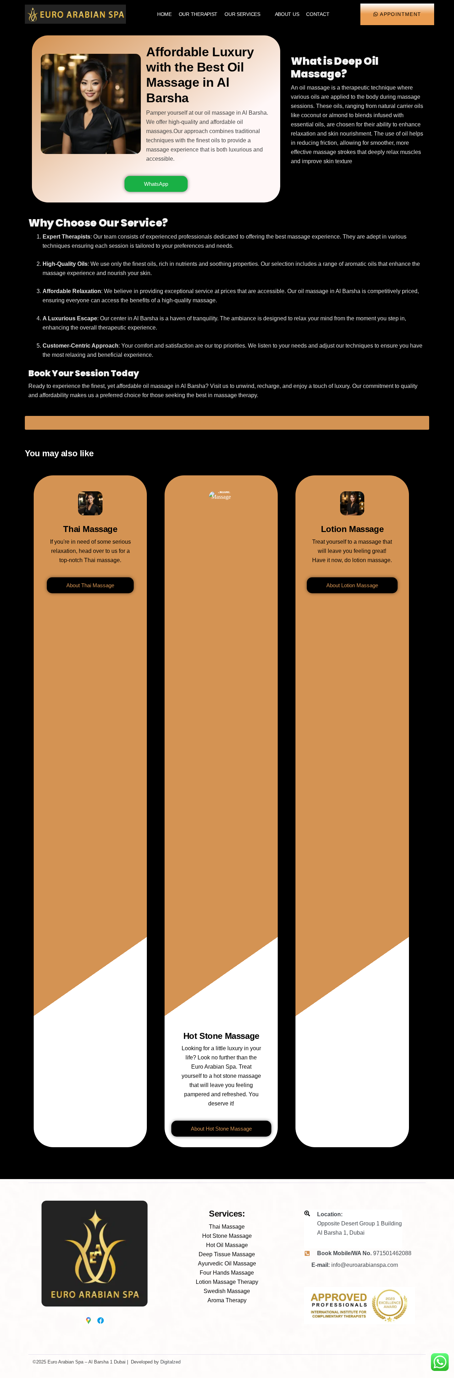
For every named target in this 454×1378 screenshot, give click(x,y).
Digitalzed (170, 1362)
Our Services (242, 14)
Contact (317, 14)
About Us (287, 14)
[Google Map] (87, 1317)
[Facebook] (99, 1317)
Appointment (400, 14)
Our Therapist (198, 14)
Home (164, 14)
